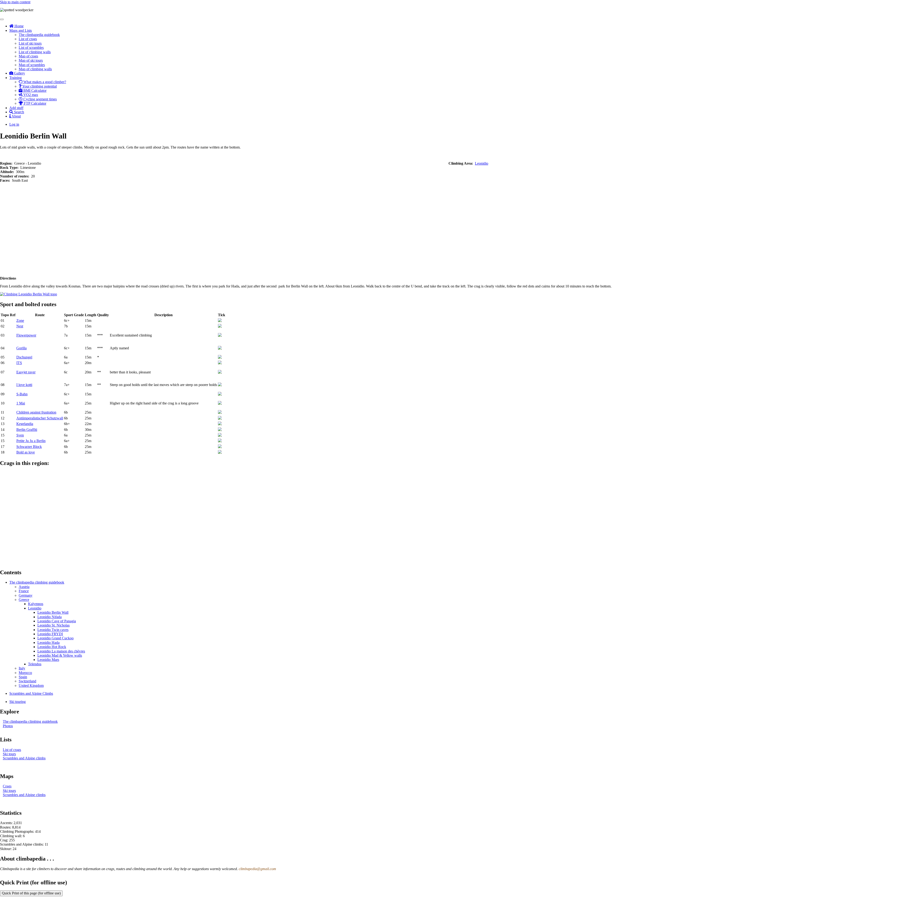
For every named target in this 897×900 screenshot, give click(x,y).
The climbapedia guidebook (39, 35)
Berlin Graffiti (26, 430)
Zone (20, 320)
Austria (24, 587)
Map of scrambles (32, 65)
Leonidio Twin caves (52, 630)
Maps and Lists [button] (20, 30)
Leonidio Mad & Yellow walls (59, 655)
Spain (23, 677)
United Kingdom (31, 685)
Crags (7, 786)
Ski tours (9, 754)
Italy (22, 668)
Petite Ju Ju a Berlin (31, 441)
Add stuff (16, 108)
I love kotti (24, 385)
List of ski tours (30, 43)
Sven (20, 435)
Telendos (34, 664)
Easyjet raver (26, 372)
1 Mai (20, 403)
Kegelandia (24, 424)
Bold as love (25, 452)
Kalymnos (35, 604)
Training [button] (15, 78)
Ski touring (17, 702)
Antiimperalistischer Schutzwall (39, 418)
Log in (14, 124)
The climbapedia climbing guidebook (36, 582)
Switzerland (27, 681)
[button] (28, 294)
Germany (25, 595)
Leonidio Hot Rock (51, 647)
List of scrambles (31, 48)
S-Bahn (22, 394)
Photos (8, 726)
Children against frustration (36, 412)
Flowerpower (26, 335)
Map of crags (28, 56)
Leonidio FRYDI (50, 634)
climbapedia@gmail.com (257, 869)
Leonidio (481, 163)
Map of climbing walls (35, 69)
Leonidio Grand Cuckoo (55, 638)
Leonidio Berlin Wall (52, 612)
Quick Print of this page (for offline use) (31, 893)
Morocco (25, 673)
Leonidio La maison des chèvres (61, 651)
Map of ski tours (31, 60)
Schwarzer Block (29, 447)
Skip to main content (15, 2)
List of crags (28, 39)
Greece (24, 600)
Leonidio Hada (48, 643)
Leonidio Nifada (49, 617)
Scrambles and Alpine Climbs (31, 693)
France (24, 591)
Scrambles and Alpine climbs (24, 758)
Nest (19, 326)
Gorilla (21, 348)
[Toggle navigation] (2, 19)
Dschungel (24, 357)
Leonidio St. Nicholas (53, 625)
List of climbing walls (35, 52)
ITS (19, 363)
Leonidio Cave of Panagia (56, 621)
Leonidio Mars (48, 660)
